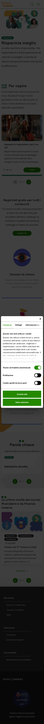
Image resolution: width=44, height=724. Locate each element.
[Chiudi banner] (40, 319)
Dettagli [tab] (18, 325)
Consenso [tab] (7, 325)
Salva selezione (22, 402)
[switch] (37, 375)
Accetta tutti (22, 394)
